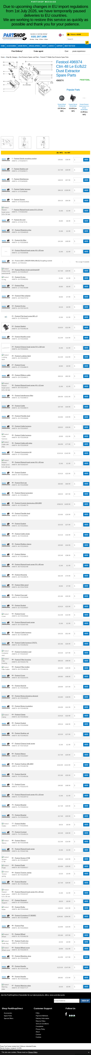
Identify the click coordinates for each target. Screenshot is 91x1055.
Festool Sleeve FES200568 (73, 105)
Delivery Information (42, 1018)
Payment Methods (42, 1016)
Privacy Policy (40, 1029)
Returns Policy (40, 1021)
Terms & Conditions (42, 1024)
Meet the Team (70, 46)
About (44, 46)
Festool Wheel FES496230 (62, 105)
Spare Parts (22, 46)
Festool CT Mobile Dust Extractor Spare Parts (54, 57)
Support (59, 46)
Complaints (39, 1026)
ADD (86, 160)
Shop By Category (11, 57)
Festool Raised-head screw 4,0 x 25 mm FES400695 (84, 107)
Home (3, 46)
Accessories (11, 46)
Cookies (38, 1037)
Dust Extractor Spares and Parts (29, 57)
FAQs (38, 1013)
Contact (51, 46)
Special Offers (34, 46)
